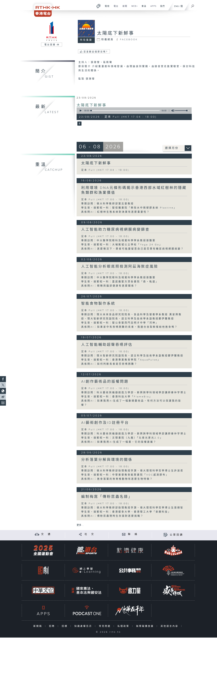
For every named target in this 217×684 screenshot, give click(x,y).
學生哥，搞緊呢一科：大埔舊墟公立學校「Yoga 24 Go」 (121, 244)
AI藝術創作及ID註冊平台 (105, 423)
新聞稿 (38, 626)
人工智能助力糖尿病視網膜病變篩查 (115, 230)
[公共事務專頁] (130, 570)
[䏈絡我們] (123, 534)
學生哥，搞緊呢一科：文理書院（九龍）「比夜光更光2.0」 (122, 437)
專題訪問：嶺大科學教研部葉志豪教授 (107, 203)
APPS (152, 7)
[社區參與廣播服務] (173, 570)
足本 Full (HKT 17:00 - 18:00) (105, 199)
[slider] (181, 111)
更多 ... (80, 525)
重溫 (142, 7)
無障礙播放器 (145, 626)
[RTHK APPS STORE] (43, 610)
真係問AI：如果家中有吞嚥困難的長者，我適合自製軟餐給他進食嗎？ (129, 327)
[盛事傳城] (173, 590)
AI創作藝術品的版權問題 (105, 382)
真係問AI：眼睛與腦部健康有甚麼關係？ (109, 285)
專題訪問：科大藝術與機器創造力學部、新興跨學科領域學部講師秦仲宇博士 (134, 392)
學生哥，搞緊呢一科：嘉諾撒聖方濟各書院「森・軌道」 (120, 281)
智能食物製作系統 (98, 304)
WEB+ (133, 7)
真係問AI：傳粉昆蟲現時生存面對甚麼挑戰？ (112, 516)
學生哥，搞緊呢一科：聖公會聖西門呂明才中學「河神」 (120, 322)
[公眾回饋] (165, 535)
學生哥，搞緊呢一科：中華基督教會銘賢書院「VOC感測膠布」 (125, 474)
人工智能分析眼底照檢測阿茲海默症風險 (119, 267)
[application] (133, 110)
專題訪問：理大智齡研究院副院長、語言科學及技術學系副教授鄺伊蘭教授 (132, 355)
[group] (172, 110)
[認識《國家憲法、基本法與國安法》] (86, 590)
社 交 (90, 534)
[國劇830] (43, 570)
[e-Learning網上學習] (86, 570)
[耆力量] (130, 590)
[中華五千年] (130, 610)
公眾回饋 (176, 534)
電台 (114, 7)
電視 (106, 7)
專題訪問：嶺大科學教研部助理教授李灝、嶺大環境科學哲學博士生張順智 (132, 507)
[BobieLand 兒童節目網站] (173, 550)
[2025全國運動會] (43, 550)
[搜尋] (192, 5)
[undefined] (98, 6)
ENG (176, 6)
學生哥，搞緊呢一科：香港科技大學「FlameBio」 (116, 396)
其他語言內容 (170, 626)
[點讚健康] (130, 550)
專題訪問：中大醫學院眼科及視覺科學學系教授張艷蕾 (118, 240)
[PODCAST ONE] (86, 610)
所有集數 (86, 40)
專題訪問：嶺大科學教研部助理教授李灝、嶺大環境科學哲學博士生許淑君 (132, 470)
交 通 (46, 534)
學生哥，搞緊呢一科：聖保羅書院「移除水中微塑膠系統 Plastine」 (129, 207)
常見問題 (105, 626)
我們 (161, 7)
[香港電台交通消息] (37, 534)
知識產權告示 (83, 626)
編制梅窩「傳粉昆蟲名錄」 (107, 497)
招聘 (52, 626)
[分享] (80, 534)
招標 (65, 626)
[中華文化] (43, 590)
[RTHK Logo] (45, 8)
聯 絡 (133, 534)
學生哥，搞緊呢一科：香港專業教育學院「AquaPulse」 (121, 359)
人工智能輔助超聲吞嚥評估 (107, 345)
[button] (80, 110)
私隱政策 (124, 626)
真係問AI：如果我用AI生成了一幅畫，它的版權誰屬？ (118, 442)
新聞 (123, 7)
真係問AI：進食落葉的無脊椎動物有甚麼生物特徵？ (117, 479)
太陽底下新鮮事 (92, 105)
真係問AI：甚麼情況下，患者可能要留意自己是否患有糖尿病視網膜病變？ (132, 248)
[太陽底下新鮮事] (79, 124)
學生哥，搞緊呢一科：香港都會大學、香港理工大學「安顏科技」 (126, 511)
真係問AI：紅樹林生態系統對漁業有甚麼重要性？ (115, 212)
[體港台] (86, 550)
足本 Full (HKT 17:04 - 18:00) (105, 170)
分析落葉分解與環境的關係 (107, 460)
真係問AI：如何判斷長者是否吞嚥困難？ (109, 364)
